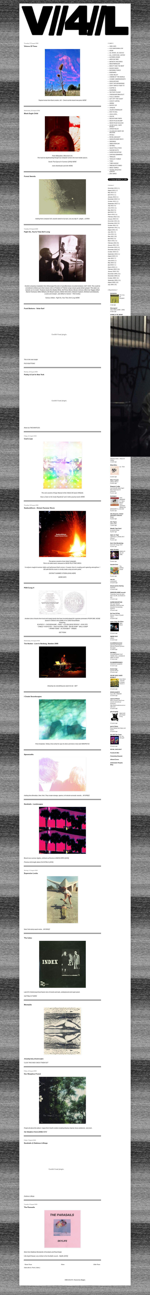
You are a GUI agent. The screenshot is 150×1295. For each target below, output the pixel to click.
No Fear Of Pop (115, 613)
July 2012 (111, 205)
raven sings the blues (117, 621)
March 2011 (111, 240)
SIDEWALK (112, 141)
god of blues (114, 726)
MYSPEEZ (86, 795)
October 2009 (112, 278)
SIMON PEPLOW (114, 143)
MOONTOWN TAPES (115, 118)
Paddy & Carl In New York (34, 375)
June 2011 (111, 234)
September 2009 (113, 280)
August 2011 (111, 230)
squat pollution (115, 698)
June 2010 (111, 260)
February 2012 (112, 216)
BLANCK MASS (113, 68)
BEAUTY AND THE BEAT (116, 66)
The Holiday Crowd (122, 568)
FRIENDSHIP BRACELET (116, 94)
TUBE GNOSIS (113, 163)
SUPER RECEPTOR (115, 152)
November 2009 (112, 276)
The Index (28, 938)
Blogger (83, 1280)
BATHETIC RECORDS (115, 61)
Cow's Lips (28, 439)
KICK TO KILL (113, 112)
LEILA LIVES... (113, 114)
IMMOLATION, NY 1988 (122, 553)
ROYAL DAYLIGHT (114, 137)
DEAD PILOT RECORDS (73, 563)
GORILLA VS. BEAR (116, 314)
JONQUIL (80, 493)
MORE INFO (62, 577)
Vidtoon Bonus (114, 481)
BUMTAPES (112, 72)
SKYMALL (112, 145)
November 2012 (112, 199)
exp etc (112, 579)
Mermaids (28, 1005)
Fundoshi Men (114, 752)
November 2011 (112, 223)
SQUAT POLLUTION (115, 148)
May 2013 (111, 192)
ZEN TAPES (112, 173)
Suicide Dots (114, 564)
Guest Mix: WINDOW (115, 693)
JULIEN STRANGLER (115, 110)
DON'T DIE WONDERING (116, 83)
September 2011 (112, 227)
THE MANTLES (35, 428)
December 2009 (112, 273)
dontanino (113, 293)
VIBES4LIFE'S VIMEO (115, 165)
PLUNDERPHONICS (116, 662)
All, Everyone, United (116, 514)
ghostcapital (114, 711)
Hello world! (113, 523)
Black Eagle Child (31, 113)
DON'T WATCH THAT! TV (116, 85)
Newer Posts (28, 1264)
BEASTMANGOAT (114, 63)
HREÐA (111, 103)
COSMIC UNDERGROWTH (117, 79)
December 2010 (112, 247)
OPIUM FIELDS (113, 129)
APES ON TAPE (114, 59)
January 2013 (112, 197)
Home (62, 1264)
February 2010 (112, 269)
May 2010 (111, 262)
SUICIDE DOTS (114, 150)
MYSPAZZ (46, 929)
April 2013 (111, 194)
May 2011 (111, 236)
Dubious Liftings (29, 1196)
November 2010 (112, 249)
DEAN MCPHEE (114, 81)
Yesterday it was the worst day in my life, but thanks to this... (117, 595)
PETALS (111, 134)
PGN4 (64, 632)
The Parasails (29, 1207)
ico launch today (114, 530)
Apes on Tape (114, 535)
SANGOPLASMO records (118, 592)
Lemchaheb (113, 581)
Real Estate (58, 1252)
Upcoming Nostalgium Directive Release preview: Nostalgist (117, 646)
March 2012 (111, 214)
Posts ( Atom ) (36, 1267)
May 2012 (111, 210)
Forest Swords (30, 176)
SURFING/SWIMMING (115, 154)
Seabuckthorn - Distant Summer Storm (39, 508)
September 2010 (113, 254)
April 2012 (111, 212)
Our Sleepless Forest (32, 1074)
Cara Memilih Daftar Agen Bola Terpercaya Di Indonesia (117, 489)
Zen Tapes (113, 522)
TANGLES (112, 156)
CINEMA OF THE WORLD (117, 77)
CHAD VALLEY (113, 74)
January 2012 (112, 219)
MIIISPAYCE (85, 744)
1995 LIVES (112, 46)
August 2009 (111, 282)
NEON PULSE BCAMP (115, 120)
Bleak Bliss (113, 465)
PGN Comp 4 (29, 588)
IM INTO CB (112, 105)
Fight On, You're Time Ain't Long (37, 232)
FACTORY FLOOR (114, 92)
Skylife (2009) (63, 1256)
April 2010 (111, 265)
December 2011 (112, 221)
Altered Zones (114, 759)
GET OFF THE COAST (116, 98)
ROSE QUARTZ (115, 692)
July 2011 (111, 232)
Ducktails (48, 1252)
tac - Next (122, 466)
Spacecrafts (29, 754)
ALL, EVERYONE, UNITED (117, 55)
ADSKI (111, 50)
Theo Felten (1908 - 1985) (117, 309)
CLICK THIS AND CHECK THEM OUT (36, 1063)
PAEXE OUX (114, 636)
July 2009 (111, 284)
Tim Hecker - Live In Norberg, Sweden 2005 (41, 644)
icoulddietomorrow (116, 643)
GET (76, 686)
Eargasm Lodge (115, 486)
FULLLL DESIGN (114, 96)
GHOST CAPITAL (114, 101)
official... (112, 638)
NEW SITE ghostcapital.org (122, 715)
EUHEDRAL (112, 90)
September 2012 (113, 203)
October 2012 (112, 201)
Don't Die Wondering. (117, 543)
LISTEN (87, 219)
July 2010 (111, 258)
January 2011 (112, 245)
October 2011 (112, 225)
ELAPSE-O (112, 88)
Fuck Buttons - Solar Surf (34, 308)
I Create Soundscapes (33, 696)
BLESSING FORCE (115, 70)
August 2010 (111, 256)
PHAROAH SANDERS (116, 664)
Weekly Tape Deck (115, 528)
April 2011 (111, 238)
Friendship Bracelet (116, 756)
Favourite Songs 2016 (116, 544)
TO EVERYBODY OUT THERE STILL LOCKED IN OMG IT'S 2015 (117, 656)
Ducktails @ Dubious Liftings (36, 1143)
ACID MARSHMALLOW (116, 48)
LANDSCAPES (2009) (62, 858)
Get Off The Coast (116, 734)
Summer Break (114, 670)
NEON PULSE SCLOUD (116, 123)
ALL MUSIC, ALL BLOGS (116, 52)
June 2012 (111, 208)
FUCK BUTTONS (29, 363)
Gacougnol (113, 308)
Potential (112, 587)
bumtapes (113, 496)
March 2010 (111, 267)
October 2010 (112, 251)
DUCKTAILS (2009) (47, 862)
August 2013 (111, 190)
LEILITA (111, 116)
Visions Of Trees (30, 46)
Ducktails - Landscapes (33, 804)
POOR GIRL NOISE (94, 618)
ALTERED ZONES (114, 57)
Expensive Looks (31, 873)
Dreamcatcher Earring (117, 586)
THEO (111, 161)
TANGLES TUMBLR (115, 159)
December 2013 (112, 188)
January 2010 (112, 271)
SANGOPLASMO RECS (116, 139)
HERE (84, 100)
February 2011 (112, 243)
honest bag (113, 669)
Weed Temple (114, 480)
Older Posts (96, 1264)
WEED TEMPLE (114, 167)
